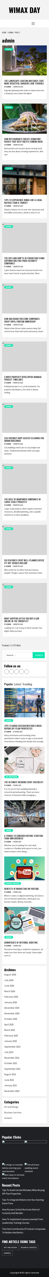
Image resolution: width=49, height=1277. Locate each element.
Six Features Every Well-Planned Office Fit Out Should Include (24, 562)
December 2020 (11, 1091)
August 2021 (10, 1074)
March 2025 (9, 1030)
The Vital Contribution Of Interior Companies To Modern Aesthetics (24, 1230)
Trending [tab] (27, 684)
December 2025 (11, 1007)
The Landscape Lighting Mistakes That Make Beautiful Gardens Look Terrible (24, 82)
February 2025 (11, 1035)
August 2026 (10, 974)
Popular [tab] (8, 684)
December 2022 (11, 1057)
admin (8, 87)
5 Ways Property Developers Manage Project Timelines (23, 378)
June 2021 (9, 1079)
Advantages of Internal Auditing (21, 942)
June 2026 (9, 985)
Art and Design (11, 777)
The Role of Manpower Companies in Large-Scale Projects (22, 501)
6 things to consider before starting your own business (23, 837)
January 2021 (10, 1085)
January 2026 (10, 1002)
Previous (5, 645)
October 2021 (10, 1063)
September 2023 (12, 1046)
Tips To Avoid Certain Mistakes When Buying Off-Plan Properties (23, 727)
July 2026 (8, 980)
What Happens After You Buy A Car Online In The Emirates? (21, 620)
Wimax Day (24, 10)
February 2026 (11, 996)
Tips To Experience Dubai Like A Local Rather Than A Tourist (23, 201)
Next (19, 645)
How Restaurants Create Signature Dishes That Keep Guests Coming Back (23, 140)
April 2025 (9, 1024)
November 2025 (11, 1013)
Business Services (12, 883)
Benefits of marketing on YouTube (21, 888)
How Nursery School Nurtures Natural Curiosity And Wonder (21, 1211)
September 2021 (12, 1068)
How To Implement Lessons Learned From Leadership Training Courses (22, 1221)
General (9, 49)
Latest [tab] (17, 684)
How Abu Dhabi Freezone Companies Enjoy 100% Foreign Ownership (22, 320)
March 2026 (9, 991)
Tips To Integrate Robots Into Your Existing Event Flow (23, 1201)
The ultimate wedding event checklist (23, 782)
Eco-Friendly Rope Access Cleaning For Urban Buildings (24, 439)
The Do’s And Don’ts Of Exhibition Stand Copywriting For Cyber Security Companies (24, 261)
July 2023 (8, 1052)
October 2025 (10, 1018)
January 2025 (10, 1041)
